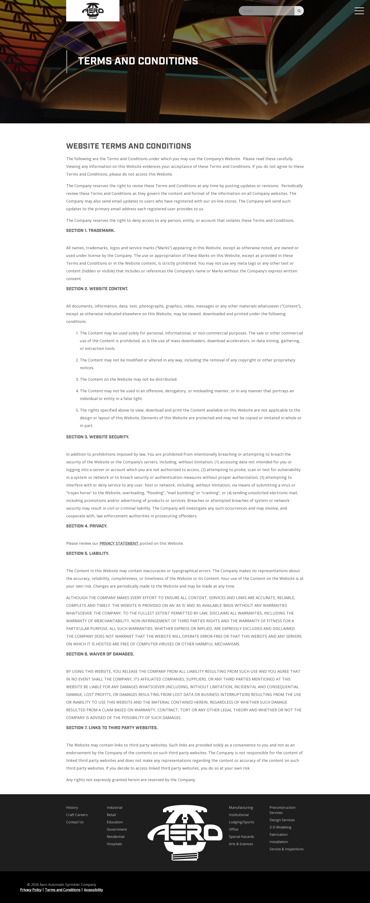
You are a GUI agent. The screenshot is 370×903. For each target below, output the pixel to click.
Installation (279, 841)
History (72, 807)
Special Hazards (241, 836)
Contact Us (75, 822)
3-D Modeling (280, 827)
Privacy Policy (31, 889)
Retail (111, 814)
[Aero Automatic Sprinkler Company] (92, 10)
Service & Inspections (287, 849)
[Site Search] (299, 10)
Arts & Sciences (241, 844)
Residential (115, 836)
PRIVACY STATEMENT (120, 543)
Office (233, 829)
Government (117, 829)
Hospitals (114, 844)
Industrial (114, 807)
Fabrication (279, 834)
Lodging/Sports (241, 822)
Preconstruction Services (282, 810)
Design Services (282, 820)
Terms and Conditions (63, 889)
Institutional (239, 814)
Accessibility (93, 889)
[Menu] (359, 10)
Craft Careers (77, 814)
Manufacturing (241, 807)
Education (115, 822)
